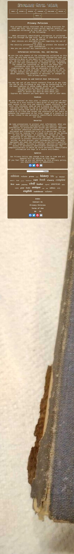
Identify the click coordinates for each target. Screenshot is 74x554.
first (12, 184)
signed (47, 184)
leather (40, 184)
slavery (50, 180)
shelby (58, 188)
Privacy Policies (38, 205)
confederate (38, 191)
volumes (48, 191)
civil (32, 183)
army (43, 188)
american (55, 184)
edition (15, 176)
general (22, 180)
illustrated (62, 177)
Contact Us (38, 202)
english (27, 191)
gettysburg (24, 184)
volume (24, 176)
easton (17, 188)
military (52, 188)
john (47, 188)
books (28, 188)
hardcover (29, 180)
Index (37, 199)
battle (18, 184)
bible (37, 177)
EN (35, 211)
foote (17, 180)
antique (36, 187)
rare (35, 179)
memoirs (12, 180)
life (52, 176)
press (31, 177)
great (22, 188)
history (44, 176)
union (63, 184)
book (42, 179)
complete (60, 179)
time (56, 177)
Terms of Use (38, 208)
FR (40, 211)
